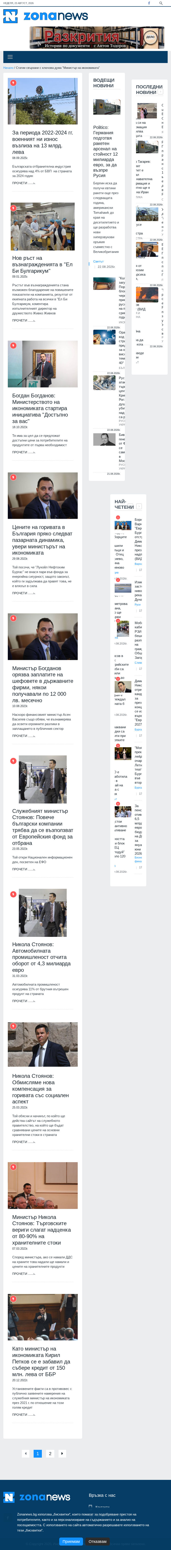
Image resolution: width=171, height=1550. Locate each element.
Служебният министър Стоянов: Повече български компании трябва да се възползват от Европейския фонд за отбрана (42, 827)
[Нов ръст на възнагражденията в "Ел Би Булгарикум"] (43, 226)
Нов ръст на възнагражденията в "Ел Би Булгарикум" (42, 264)
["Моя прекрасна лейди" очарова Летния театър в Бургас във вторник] (123, 754)
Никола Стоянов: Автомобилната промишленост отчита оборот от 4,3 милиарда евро (41, 957)
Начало (8, 67)
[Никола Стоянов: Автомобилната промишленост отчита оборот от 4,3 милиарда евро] (43, 913)
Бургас (139, 729)
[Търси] (161, 3)
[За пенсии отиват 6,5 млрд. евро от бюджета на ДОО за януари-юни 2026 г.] (123, 812)
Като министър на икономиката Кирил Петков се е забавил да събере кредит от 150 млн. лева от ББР (41, 1361)
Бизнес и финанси (140, 859)
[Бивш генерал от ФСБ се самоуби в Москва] (104, 439)
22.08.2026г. (106, 267)
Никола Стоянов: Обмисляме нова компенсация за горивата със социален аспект (40, 1089)
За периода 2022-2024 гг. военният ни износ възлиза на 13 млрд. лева (42, 142)
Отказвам (97, 1541)
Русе (138, 604)
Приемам (71, 1541)
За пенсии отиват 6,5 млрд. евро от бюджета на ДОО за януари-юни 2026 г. (142, 830)
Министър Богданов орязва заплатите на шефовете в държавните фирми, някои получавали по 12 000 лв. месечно (42, 684)
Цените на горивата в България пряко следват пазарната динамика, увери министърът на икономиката (42, 540)
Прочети (20, 183)
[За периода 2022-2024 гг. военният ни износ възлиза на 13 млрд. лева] (43, 101)
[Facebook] (149, 3)
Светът (98, 261)
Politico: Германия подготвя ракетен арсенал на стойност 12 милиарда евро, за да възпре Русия (105, 151)
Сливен (139, 662)
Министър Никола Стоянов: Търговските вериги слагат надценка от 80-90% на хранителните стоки (41, 1230)
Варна (139, 563)
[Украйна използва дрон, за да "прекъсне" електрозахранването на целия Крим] (147, 214)
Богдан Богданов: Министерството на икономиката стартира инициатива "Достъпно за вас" (40, 408)
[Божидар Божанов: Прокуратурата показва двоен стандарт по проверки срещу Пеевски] (147, 249)
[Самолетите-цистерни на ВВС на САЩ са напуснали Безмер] (147, 110)
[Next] (62, 1454)
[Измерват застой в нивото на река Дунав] (123, 588)
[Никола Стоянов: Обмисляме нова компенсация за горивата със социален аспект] (43, 1044)
